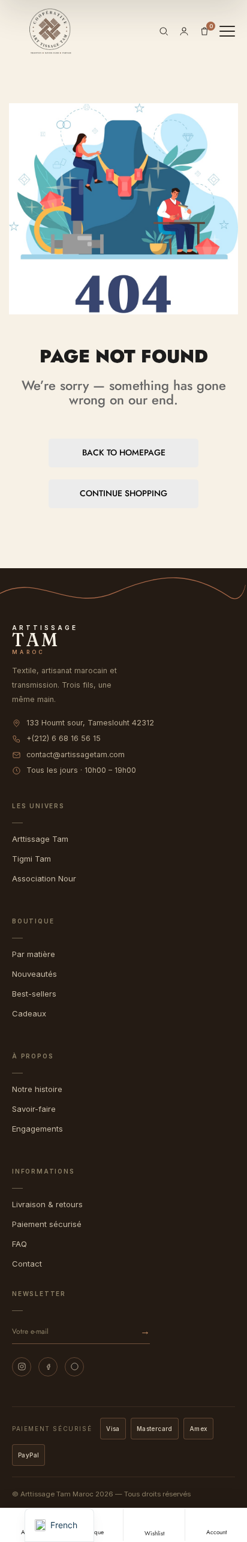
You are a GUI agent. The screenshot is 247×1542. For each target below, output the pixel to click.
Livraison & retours (47, 1204)
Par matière (33, 954)
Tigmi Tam (31, 858)
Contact (27, 1263)
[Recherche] (163, 31)
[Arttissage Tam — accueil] (50, 31)
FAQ (19, 1244)
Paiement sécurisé (47, 1224)
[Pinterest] (74, 1366)
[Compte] (184, 31)
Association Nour (44, 878)
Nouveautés (34, 974)
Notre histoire (37, 1089)
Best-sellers (34, 993)
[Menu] (227, 31)
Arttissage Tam (40, 839)
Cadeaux (29, 1013)
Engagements (37, 1128)
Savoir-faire (34, 1109)
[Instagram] (21, 1366)
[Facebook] (48, 1366)
